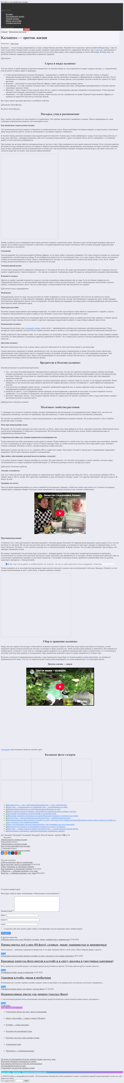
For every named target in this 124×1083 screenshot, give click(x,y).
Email (4, 920)
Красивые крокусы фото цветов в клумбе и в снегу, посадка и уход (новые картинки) (57, 961)
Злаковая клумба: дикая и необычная (26, 977)
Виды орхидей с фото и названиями (16, 864)
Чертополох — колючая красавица (20, 1051)
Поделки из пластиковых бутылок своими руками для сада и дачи (28, 1059)
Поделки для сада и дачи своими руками (22, 1038)
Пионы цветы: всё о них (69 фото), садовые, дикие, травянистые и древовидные (54, 944)
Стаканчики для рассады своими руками (18, 1068)
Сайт (3, 924)
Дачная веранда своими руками (14, 840)
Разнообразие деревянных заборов (50, 831)
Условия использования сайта (34, 1072)
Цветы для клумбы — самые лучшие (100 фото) (25, 1018)
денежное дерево (33, 328)
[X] (12, 853)
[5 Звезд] (41, 835)
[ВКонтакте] (2, 853)
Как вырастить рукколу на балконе (51, 827)
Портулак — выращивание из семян (53, 807)
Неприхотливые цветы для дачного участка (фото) (34, 994)
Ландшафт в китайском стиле (44, 814)
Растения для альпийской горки (19, 1031)
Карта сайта (6, 1072)
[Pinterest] (16, 853)
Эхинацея (5, 749)
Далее (3, 954)
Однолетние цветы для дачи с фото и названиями (26, 1012)
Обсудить (14, 44)
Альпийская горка (13, 1044)
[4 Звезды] (32, 835)
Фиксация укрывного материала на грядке (60, 816)
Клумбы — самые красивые (17, 1025)
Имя (3, 915)
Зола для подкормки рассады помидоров (58, 824)
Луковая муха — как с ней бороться (52, 805)
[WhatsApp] (19, 853)
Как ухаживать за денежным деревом (16, 869)
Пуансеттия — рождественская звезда (54, 818)
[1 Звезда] (5, 835)
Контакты (16, 1072)
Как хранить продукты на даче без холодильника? (21, 1064)
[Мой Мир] (9, 853)
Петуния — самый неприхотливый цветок (60, 829)
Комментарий (7, 911)
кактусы (99, 50)
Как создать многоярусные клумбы (15, 846)
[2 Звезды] (14, 835)
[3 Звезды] (23, 835)
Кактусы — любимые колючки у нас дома (18, 873)
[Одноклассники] (5, 853)
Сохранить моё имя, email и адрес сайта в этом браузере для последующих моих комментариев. (43, 929)
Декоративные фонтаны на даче (47, 809)
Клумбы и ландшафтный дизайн (14, 2)
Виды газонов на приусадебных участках (59, 811)
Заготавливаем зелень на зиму (13, 1066)
